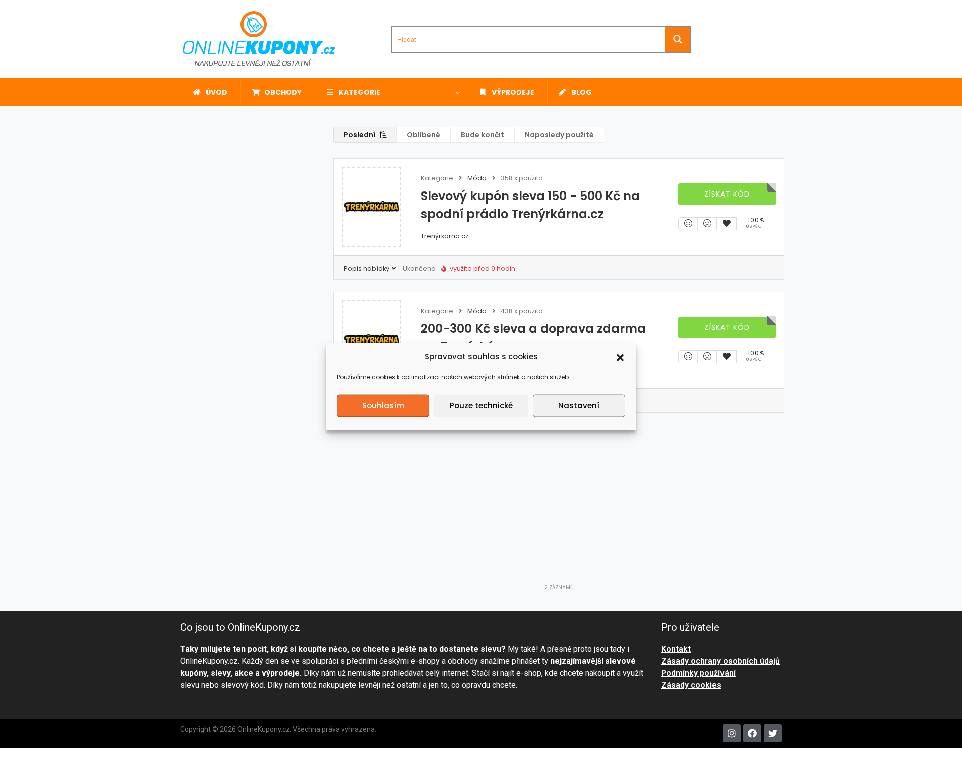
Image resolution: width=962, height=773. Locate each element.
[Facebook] (752, 733)
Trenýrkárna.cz (444, 236)
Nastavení (578, 405)
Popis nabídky (367, 268)
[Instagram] (732, 733)
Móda (477, 178)
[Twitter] (773, 733)
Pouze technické (481, 405)
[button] (620, 357)
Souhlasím (383, 405)
